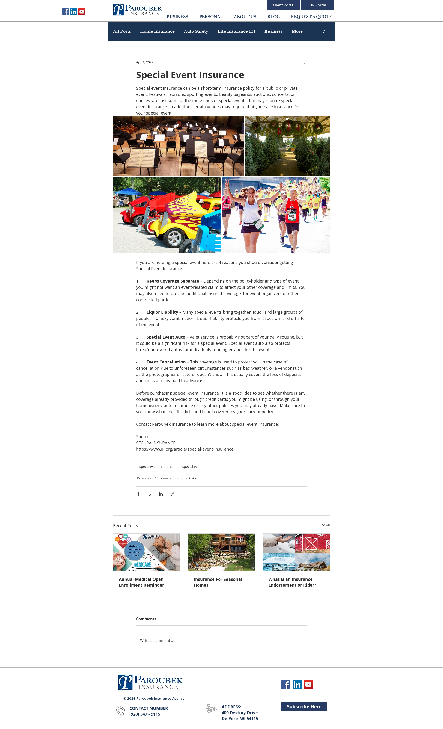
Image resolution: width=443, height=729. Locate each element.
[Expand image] (178, 146)
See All (325, 525)
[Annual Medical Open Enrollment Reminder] (146, 552)
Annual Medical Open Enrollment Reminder (141, 582)
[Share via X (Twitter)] (149, 494)
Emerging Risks (184, 478)
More (297, 31)
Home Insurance (157, 31)
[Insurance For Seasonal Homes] (221, 552)
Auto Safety (196, 31)
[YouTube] (81, 11)
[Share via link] (172, 494)
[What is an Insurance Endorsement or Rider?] (296, 552)
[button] (324, 31)
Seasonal (162, 478)
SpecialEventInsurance (156, 466)
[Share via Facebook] (138, 494)
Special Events (193, 466)
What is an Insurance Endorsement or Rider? (292, 582)
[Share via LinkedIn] (161, 494)
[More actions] (304, 62)
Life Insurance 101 (236, 31)
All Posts (122, 31)
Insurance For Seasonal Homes (218, 582)
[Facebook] (65, 11)
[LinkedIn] (73, 11)
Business (273, 31)
